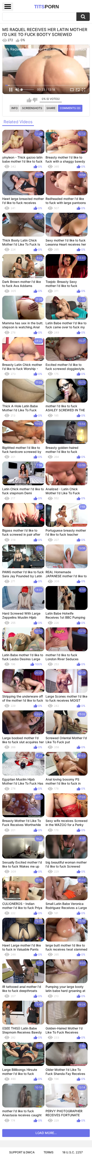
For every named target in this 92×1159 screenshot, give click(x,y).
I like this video (29, 100)
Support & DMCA (22, 1152)
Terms (48, 1152)
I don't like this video (35, 100)
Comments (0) (70, 108)
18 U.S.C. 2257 (72, 1152)
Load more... (46, 1133)
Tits (46, 6)
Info (14, 108)
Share (50, 108)
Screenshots (32, 108)
